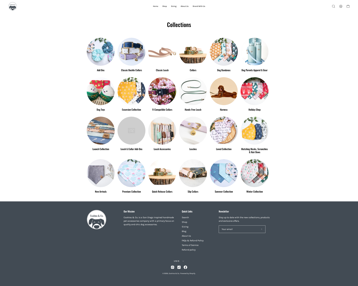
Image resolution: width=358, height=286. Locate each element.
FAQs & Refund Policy (192, 240)
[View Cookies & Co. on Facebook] (185, 267)
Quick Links (187, 211)
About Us (186, 236)
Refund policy (189, 249)
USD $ (176, 261)
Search (185, 217)
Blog (184, 231)
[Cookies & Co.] (12, 6)
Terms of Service (190, 245)
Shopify (192, 273)
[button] (333, 6)
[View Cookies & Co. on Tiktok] (179, 267)
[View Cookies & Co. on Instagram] (172, 267)
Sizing (185, 226)
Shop (184, 222)
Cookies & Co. (174, 273)
